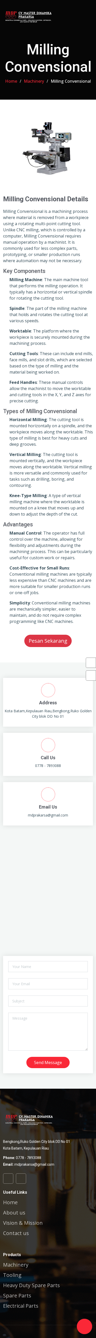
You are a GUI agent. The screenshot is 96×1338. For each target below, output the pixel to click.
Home (11, 81)
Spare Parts (17, 1295)
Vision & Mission (23, 1223)
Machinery (34, 81)
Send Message (48, 1062)
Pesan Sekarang (48, 640)
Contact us (16, 1233)
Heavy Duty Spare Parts (31, 1285)
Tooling (12, 1275)
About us (14, 1212)
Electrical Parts (20, 1305)
